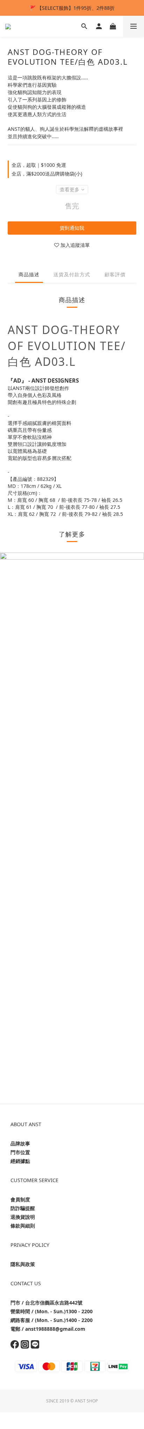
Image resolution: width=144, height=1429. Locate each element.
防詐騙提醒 (22, 1208)
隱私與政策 (22, 1264)
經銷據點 (20, 1161)
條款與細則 (22, 1225)
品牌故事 (20, 1143)
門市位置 (20, 1152)
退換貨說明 (22, 1217)
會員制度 (20, 1199)
